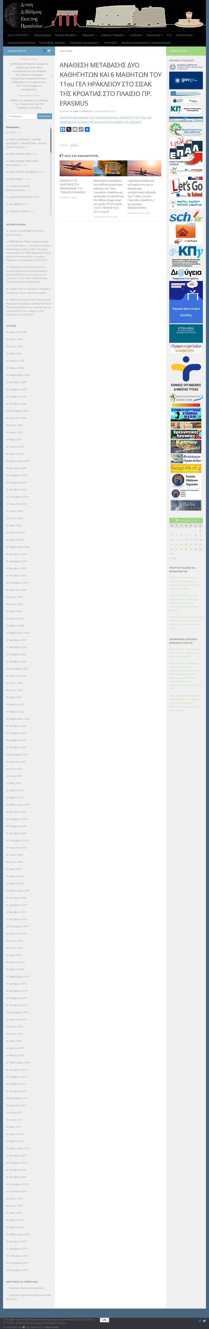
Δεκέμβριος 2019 (18, 904)
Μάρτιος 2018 (16, 1055)
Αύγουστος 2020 (18, 847)
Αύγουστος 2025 (18, 417)
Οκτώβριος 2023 (18, 575)
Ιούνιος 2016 (16, 1205)
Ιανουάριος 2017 (18, 1155)
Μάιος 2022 (15, 697)
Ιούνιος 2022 (16, 690)
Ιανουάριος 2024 (18, 553)
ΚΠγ (169, 35)
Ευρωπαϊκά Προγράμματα (84, 42)
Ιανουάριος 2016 (18, 1241)
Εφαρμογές (88, 35)
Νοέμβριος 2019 (17, 912)
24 (171, 549)
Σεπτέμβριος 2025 (18, 410)
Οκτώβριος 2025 (18, 403)
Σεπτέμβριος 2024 (18, 496)
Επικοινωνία (153, 35)
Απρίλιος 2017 (17, 1134)
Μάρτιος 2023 (16, 625)
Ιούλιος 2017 (16, 1112)
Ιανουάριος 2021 (18, 811)
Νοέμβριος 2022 (17, 654)
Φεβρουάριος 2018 (19, 1062)
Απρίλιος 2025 (17, 446)
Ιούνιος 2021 (16, 775)
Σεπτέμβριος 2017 (18, 1098)
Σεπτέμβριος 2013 (18, 1270)
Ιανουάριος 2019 (18, 983)
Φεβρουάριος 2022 (19, 718)
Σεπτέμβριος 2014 (18, 1262)
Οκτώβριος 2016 (18, 1176)
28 (190, 549)
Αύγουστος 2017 (18, 1105)
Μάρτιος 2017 (16, 1141)
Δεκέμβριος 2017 (18, 1076)
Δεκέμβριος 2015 (18, 1248)
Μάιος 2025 (15, 439)
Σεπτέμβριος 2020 (18, 840)
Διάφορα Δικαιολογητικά (21, 42)
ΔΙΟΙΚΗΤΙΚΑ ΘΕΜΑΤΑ (19, 211)
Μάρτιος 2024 (16, 539)
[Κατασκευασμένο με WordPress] (24, 1327)
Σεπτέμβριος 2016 (18, 1184)
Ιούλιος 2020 (16, 854)
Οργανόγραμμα (42, 35)
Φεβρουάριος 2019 (19, 976)
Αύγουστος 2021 (18, 761)
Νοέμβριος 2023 (17, 568)
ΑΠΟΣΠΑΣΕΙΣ (15, 179)
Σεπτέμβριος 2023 (18, 582)
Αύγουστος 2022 (18, 675)
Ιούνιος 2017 (16, 1119)
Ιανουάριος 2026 (18, 382)
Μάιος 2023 (15, 611)
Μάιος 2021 (15, 783)
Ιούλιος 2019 (16, 940)
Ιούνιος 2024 (16, 518)
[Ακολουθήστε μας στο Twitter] (48, 50)
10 (171, 539)
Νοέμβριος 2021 (17, 740)
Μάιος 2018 (15, 1040)
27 (186, 549)
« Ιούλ (172, 558)
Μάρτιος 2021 (16, 797)
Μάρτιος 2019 (16, 969)
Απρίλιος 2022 (17, 704)
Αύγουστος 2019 (18, 933)
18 (176, 544)
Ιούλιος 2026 (16, 339)
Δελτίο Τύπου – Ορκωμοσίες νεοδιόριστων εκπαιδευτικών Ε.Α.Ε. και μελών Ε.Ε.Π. (184, 653)
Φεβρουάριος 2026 (19, 374)
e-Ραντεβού (110, 42)
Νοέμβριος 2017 (17, 1083)
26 (181, 549)
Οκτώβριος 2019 (18, 919)
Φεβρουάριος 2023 (19, 632)
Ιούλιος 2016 (16, 1198)
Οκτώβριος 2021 (18, 747)
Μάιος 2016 (15, 1212)
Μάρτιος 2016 (16, 1227)
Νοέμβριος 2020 (17, 826)
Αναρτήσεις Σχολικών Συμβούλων (26, 1287)
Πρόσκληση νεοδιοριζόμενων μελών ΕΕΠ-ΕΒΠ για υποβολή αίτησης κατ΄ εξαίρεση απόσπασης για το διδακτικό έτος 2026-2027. (184, 703)
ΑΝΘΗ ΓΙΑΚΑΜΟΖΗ (82, 111)
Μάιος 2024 (15, 525)
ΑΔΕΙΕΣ (12, 132)
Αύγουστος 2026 (18, 332)
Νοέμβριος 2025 (17, 396)
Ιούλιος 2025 (16, 425)
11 (176, 539)
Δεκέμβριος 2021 (18, 733)
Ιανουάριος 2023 (18, 639)
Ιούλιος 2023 (16, 596)
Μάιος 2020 (15, 869)
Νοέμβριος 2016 (17, 1169)
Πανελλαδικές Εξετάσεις (52, 42)
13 (186, 539)
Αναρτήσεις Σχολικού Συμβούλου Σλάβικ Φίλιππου (29, 1297)
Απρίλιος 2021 (17, 790)
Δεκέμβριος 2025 (18, 389)
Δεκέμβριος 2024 (18, 475)
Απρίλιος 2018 (17, 1048)
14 (190, 539)
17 (171, 544)
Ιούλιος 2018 (16, 1026)
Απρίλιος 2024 (17, 532)
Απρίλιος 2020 (17, 876)
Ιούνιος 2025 (16, 432)
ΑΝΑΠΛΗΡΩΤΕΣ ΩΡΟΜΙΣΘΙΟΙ (23, 171)
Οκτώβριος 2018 (18, 1005)
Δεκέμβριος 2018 (18, 990)
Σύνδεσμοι (136, 35)
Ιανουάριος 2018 (18, 1069)
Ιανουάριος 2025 (18, 468)
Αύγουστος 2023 (18, 589)
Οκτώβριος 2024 (18, 489)
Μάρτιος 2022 (16, 711)
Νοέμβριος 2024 (17, 482)
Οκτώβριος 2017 (18, 1091)
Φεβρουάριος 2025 (19, 460)
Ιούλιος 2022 (16, 682)
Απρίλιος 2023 (17, 618)
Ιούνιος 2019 (16, 947)
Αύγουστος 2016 (18, 1191)
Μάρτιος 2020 (16, 883)
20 (186, 544)
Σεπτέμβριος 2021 (18, 754)
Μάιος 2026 (15, 353)
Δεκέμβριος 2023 (18, 561)
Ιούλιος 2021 (16, 768)
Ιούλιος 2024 (16, 511)
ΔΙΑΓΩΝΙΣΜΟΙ (15, 204)
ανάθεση (74, 145)
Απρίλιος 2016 (17, 1219)
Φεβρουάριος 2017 (19, 1148)
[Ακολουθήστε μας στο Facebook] (44, 50)
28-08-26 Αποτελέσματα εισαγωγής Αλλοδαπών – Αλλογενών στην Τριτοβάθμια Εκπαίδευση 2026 (184, 583)
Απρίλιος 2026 (17, 360)
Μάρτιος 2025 (16, 453)
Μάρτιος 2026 (16, 367)
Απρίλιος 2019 (17, 962)
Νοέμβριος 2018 (17, 997)
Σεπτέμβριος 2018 (18, 1012)
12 (181, 539)
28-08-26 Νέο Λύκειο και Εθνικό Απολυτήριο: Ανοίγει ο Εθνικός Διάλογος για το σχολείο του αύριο (186, 622)
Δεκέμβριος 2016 (18, 1162)
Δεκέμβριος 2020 (18, 818)
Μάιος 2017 (15, 1126)
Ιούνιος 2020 (16, 861)
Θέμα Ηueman (52, 1327)
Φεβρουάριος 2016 (19, 1234)
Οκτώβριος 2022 (18, 661)
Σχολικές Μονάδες (65, 35)
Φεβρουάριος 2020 (19, 890)
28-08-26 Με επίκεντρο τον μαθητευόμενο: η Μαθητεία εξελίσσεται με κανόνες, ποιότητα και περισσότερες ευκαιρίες (183, 603)
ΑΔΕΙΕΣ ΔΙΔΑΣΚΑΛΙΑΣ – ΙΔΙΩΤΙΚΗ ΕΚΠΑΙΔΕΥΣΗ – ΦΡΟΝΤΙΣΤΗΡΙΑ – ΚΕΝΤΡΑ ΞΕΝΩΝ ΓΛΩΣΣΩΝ (26, 143)
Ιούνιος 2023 (16, 604)
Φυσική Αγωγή (184, 35)
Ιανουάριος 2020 (18, 897)
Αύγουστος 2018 (18, 1019)
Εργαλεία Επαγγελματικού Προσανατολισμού (146, 42)
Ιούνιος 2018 (16, 1033)
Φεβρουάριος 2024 (19, 546)
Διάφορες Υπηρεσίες (112, 35)
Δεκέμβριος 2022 (18, 647)
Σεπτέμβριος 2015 (18, 1255)
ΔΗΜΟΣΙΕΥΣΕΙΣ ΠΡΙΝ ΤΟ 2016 (24, 197)
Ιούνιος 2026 (16, 346)
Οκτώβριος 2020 (18, 833)
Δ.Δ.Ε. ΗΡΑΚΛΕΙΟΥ (17, 35)
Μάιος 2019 (15, 954)
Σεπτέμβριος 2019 (18, 926)
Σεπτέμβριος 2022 (18, 668)
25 (176, 549)
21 (190, 544)
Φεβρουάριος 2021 (19, 804)
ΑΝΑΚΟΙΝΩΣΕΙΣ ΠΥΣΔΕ (20, 153)
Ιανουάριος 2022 (18, 725)
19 (181, 544)
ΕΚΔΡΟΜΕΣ (66, 51)
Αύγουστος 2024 (18, 503)
